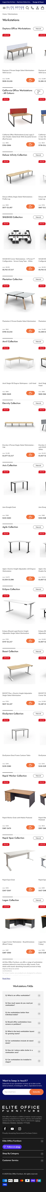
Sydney (37, 1121)
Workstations (13, 14)
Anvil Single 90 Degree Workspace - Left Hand (19, 383)
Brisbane (13, 1123)
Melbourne (6, 1123)
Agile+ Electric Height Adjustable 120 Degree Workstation (19, 570)
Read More (6, 978)
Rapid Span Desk (8, 880)
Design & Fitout (38, 2)
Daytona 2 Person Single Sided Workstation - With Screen (18, 71)
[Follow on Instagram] (12, 1131)
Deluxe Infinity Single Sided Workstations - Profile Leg (17, 198)
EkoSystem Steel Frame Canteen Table (16, 755)
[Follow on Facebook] (4, 1131)
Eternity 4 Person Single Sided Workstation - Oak (18, 446)
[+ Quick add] (30, 80)
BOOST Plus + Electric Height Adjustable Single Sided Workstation (17, 694)
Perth (28, 1123)
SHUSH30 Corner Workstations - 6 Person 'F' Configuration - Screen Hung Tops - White (18, 260)
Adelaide (20, 1123)
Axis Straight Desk (9, 507)
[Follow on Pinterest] (19, 1131)
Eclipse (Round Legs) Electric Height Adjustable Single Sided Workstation (15, 632)
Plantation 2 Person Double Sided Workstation (19, 321)
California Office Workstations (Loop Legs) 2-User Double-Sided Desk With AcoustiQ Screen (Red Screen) (19, 137)
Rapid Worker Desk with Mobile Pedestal (17, 818)
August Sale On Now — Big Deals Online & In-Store (18, 2)
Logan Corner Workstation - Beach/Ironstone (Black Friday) (18, 943)
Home (4, 14)
